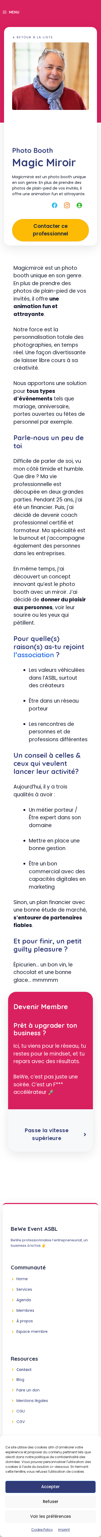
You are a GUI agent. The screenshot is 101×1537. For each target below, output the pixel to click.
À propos (24, 1321)
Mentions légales (32, 1400)
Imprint (64, 1529)
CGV (20, 1421)
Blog (20, 1379)
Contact (24, 1369)
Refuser (50, 1501)
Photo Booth (32, 150)
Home (22, 1279)
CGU (20, 1411)
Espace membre (32, 1331)
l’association (33, 654)
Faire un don (28, 1390)
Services (24, 1289)
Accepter (50, 1486)
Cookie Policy (42, 1529)
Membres (25, 1310)
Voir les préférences (50, 1516)
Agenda (23, 1300)
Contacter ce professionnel (50, 230)
